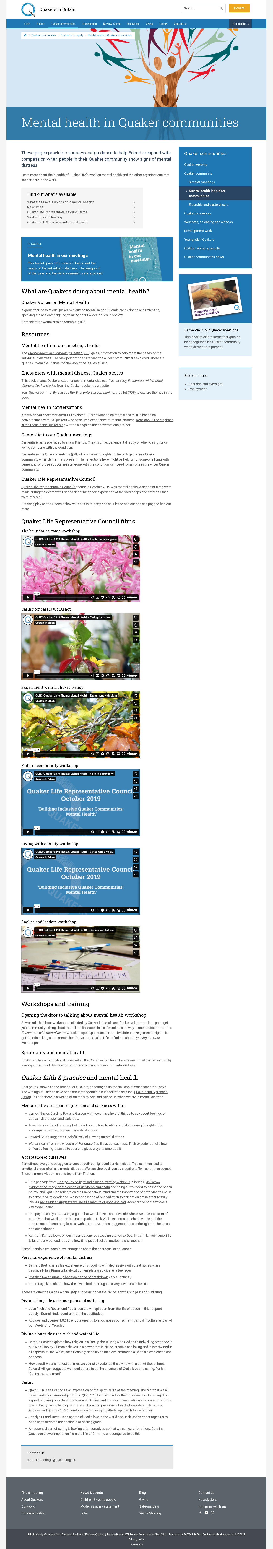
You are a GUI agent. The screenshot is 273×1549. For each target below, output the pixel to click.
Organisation (89, 23)
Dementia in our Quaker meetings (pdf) (49, 454)
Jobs (84, 1513)
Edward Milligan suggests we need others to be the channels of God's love (83, 1369)
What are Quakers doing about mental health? (60, 202)
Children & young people (202, 248)
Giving (149, 23)
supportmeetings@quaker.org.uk (51, 1460)
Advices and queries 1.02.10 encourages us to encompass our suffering (82, 1320)
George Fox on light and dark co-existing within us (93, 1182)
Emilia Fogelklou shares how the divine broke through (68, 1284)
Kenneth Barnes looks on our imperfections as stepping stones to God (80, 1235)
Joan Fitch (36, 1309)
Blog (142, 1493)
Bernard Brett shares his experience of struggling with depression (77, 1265)
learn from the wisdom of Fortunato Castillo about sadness (83, 1144)
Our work (28, 1506)
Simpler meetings (202, 182)
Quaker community (198, 173)
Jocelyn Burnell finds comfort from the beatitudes (66, 1314)
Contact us (180, 23)
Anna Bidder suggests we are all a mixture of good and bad (83, 1202)
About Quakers (32, 1499)
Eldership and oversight (205, 384)
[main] (136, 804)
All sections (239, 23)
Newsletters (207, 1499)
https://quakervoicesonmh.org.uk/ (60, 322)
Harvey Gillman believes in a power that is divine (78, 1347)
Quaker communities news (204, 257)
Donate (239, 8)
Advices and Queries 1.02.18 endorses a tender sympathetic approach (80, 1410)
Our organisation (33, 1513)
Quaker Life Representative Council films (57, 212)
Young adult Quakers (199, 239)
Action (40, 23)
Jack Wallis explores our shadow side (122, 1219)
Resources (133, 23)
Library (164, 23)
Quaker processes (197, 213)
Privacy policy (136, 1539)
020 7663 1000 (191, 1534)
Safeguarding (149, 1506)
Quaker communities (63, 23)
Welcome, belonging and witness (208, 222)
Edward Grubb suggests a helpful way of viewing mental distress (76, 1137)
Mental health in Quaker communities (207, 193)
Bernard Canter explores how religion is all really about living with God (79, 1342)
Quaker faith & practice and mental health (57, 222)
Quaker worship (195, 165)
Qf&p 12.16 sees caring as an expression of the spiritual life (72, 1390)
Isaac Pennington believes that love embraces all (100, 1352)
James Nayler (39, 1113)
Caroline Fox (59, 1113)
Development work (198, 231)
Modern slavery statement (99, 1506)
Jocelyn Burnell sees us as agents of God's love (64, 1417)
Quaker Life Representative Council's (48, 487)
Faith (27, 23)
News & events (112, 23)
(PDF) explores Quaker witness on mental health (78, 415)
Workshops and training (44, 217)
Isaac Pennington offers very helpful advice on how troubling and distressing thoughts (92, 1125)
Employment (197, 389)
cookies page (145, 504)
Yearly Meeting (150, 1513)
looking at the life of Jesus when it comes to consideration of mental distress (78, 1065)
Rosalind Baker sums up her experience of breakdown (68, 1277)
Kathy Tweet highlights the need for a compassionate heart (82, 1405)
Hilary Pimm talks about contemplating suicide (76, 1270)
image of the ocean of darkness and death (78, 1187)
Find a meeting (32, 1493)
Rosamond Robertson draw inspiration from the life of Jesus (95, 1309)
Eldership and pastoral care (209, 204)
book (49, 1033)
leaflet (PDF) (59, 353)
